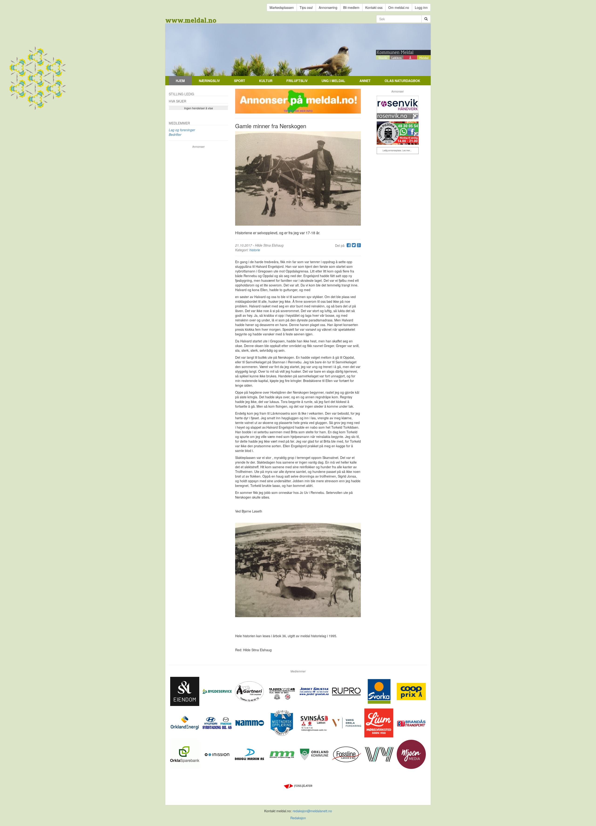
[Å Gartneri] (250, 690)
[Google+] (358, 245)
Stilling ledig (181, 94)
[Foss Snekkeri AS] (347, 753)
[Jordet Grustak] (314, 690)
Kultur (265, 80)
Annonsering (328, 7)
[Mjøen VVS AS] (282, 690)
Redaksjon (298, 818)
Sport (239, 80)
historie (254, 250)
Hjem (180, 80)
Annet (365, 80)
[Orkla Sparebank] (185, 753)
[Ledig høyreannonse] (397, 150)
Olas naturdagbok (402, 80)
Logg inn (421, 7)
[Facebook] (348, 245)
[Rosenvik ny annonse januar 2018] (397, 107)
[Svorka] (379, 690)
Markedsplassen (282, 7)
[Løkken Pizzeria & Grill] (397, 133)
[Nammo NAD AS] (250, 722)
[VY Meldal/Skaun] (379, 753)
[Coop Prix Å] (411, 690)
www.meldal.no (190, 20)
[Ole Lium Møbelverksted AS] (379, 722)
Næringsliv (209, 80)
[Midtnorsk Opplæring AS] (282, 722)
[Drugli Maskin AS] (250, 753)
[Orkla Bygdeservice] (217, 690)
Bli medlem (351, 7)
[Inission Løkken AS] (217, 753)
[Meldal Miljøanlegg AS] (282, 753)
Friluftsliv (297, 80)
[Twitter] (353, 245)
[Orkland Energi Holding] (185, 722)
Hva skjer (177, 101)
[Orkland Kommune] (314, 753)
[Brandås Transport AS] (411, 722)
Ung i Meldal (333, 80)
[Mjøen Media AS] (411, 753)
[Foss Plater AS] (298, 785)
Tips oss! (306, 7)
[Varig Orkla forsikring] (347, 722)
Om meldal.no (398, 7)
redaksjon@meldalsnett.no (312, 811)
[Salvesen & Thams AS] (185, 690)
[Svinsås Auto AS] (314, 722)
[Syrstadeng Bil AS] (217, 722)
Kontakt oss (374, 7)
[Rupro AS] (347, 690)
